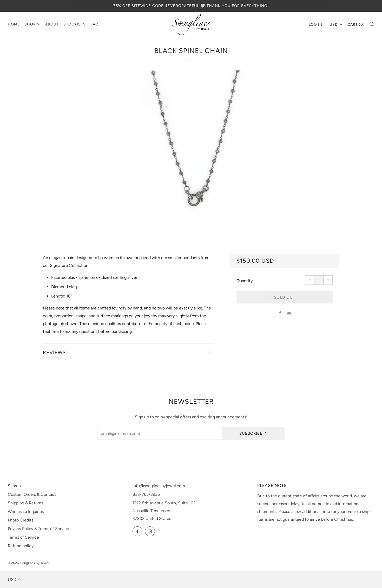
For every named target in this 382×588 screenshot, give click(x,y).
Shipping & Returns (25, 502)
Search (14, 485)
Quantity (244, 280)
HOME (14, 24)
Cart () (356, 24)
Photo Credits (20, 520)
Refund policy (21, 545)
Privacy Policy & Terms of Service (38, 528)
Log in (315, 24)
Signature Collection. (69, 265)
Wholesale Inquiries (26, 511)
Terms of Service (23, 537)
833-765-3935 (146, 494)
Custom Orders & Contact (32, 494)
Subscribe (250, 433)
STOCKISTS (74, 24)
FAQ (94, 24)
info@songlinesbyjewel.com (159, 485)
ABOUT (52, 24)
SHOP (30, 24)
